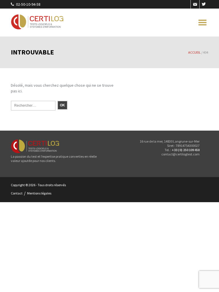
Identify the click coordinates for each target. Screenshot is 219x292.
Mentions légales (39, 193)
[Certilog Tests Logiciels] (37, 22)
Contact (17, 193)
